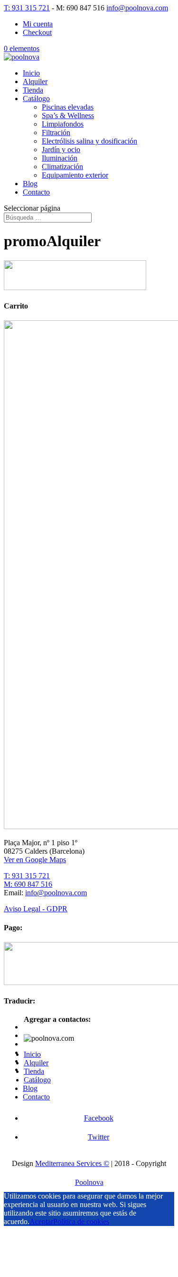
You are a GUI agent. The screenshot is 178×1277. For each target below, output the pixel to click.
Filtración (56, 133)
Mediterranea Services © (72, 1163)
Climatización (62, 167)
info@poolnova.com (56, 893)
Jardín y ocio (61, 150)
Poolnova (89, 1182)
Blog (30, 184)
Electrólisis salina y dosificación (89, 141)
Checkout (37, 32)
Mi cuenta (38, 24)
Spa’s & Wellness (68, 115)
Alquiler (35, 81)
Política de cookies (81, 1221)
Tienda (33, 90)
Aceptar (41, 1221)
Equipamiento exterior (75, 175)
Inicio (31, 73)
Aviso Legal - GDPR (35, 909)
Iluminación (59, 158)
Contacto (36, 192)
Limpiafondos (63, 124)
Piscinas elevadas (68, 107)
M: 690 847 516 (28, 884)
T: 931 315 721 (27, 8)
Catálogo (36, 98)
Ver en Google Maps (35, 860)
